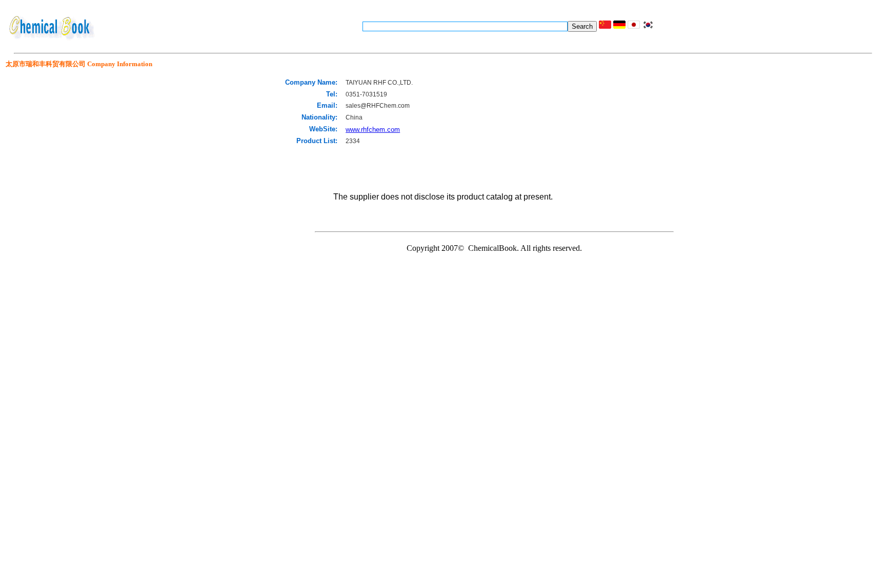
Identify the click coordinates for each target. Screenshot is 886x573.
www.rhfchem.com (373, 129)
